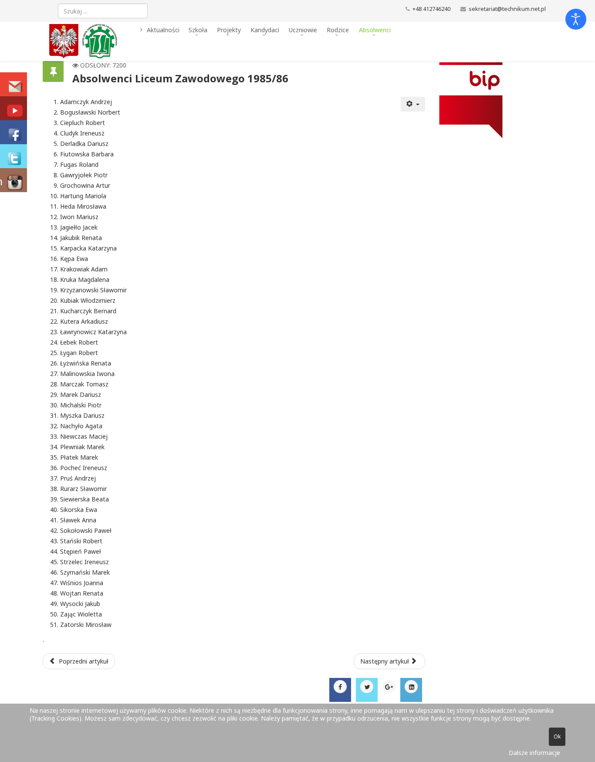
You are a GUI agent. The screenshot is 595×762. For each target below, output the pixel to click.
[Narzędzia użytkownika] (413, 104)
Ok (557, 736)
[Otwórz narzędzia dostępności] (575, 19)
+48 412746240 (431, 9)
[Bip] (489, 100)
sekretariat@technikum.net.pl (507, 9)
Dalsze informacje (534, 752)
